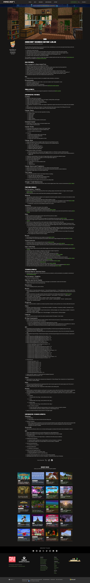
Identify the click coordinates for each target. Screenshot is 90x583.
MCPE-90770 (50, 85)
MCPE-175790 (29, 192)
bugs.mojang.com (70, 57)
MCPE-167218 (51, 242)
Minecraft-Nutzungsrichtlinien (13, 566)
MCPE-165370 (56, 85)
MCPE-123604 (57, 260)
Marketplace (56, 558)
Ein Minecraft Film (43, 570)
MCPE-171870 (63, 218)
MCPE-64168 (49, 259)
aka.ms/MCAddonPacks (31, 274)
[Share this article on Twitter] (46, 460)
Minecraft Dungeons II (43, 559)
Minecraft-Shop (56, 559)
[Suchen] (79, 2)
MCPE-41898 (71, 200)
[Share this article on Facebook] (52, 460)
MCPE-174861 (71, 183)
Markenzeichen (53, 579)
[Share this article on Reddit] (49, 460)
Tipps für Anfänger (57, 562)
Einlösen (55, 573)
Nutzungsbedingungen (46, 579)
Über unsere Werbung (59, 579)
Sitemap (55, 566)
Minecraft (41, 558)
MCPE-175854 (58, 265)
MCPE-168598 (53, 263)
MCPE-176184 (69, 238)
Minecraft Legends (43, 562)
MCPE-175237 (68, 294)
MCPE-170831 (71, 258)
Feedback (55, 565)
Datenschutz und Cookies (25, 579)
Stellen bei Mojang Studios (44, 567)
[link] (33, 551)
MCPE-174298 (59, 254)
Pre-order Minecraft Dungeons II (48, 5)
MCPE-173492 (52, 209)
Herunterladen (56, 567)
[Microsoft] (72, 579)
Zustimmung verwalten (21, 566)
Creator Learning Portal (43, 566)
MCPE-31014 (42, 262)
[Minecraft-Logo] (9, 2)
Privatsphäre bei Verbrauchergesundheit (36, 579)
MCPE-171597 (51, 237)
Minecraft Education (43, 563)
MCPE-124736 (57, 91)
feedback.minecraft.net (41, 58)
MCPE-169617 (67, 264)
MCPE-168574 (61, 243)
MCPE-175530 (70, 244)
